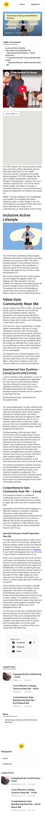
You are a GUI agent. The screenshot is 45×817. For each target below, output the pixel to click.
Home (22, 4)
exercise (37, 549)
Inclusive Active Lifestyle (15, 48)
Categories (35, 4)
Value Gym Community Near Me (18, 50)
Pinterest (20, 647)
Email (19, 651)
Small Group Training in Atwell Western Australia (21, 721)
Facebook (21, 643)
